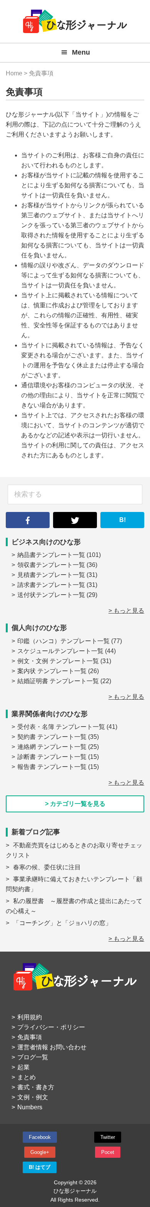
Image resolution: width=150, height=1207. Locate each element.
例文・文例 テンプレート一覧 (58, 661)
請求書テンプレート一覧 (51, 585)
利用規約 (29, 1017)
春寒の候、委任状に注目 (47, 867)
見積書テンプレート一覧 (51, 575)
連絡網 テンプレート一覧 (52, 747)
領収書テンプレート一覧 (51, 565)
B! (122, 520)
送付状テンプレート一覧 (51, 595)
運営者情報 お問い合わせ (52, 1047)
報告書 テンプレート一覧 (52, 767)
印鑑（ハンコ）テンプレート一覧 (63, 641)
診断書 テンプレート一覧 (52, 757)
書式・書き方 (35, 1087)
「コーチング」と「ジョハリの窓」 (62, 923)
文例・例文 (32, 1097)
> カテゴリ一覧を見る (75, 803)
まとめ (26, 1077)
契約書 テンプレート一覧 (52, 737)
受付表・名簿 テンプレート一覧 (61, 727)
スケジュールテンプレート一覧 (60, 651)
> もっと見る (126, 610)
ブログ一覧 (32, 1057)
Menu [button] (81, 52)
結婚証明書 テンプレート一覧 (58, 681)
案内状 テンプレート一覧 (52, 671)
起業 (23, 1067)
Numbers (29, 1107)
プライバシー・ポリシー (51, 1027)
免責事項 (29, 1037)
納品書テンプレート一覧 (51, 555)
